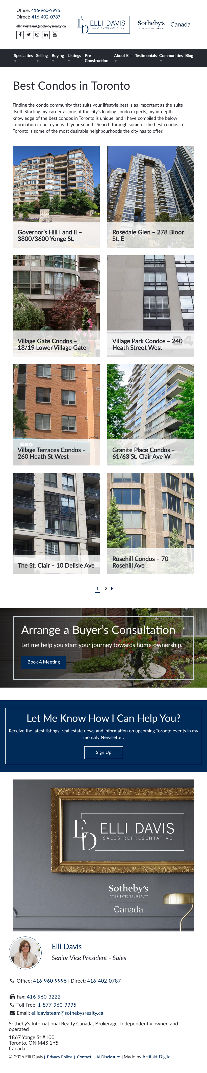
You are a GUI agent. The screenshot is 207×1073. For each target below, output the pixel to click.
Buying (58, 56)
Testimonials (146, 56)
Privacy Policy (59, 1057)
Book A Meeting (44, 662)
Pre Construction (96, 58)
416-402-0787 (46, 17)
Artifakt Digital (156, 1057)
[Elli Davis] (103, 24)
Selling (42, 56)
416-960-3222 (44, 997)
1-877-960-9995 (57, 1005)
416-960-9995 (45, 10)
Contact (84, 1057)
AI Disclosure (108, 1057)
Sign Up (103, 752)
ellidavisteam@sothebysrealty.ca (41, 26)
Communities (171, 56)
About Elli (123, 56)
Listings (74, 56)
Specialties (23, 56)
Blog (189, 56)
